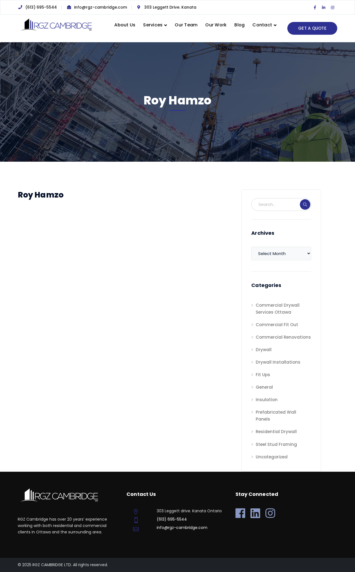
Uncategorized (272, 457)
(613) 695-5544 (41, 7)
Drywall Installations (278, 362)
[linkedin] (255, 513)
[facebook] (240, 513)
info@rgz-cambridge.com (100, 7)
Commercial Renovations (283, 337)
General (264, 387)
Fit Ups (263, 375)
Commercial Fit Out (277, 325)
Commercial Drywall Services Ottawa (278, 308)
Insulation (267, 400)
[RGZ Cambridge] (56, 24)
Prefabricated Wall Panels (276, 415)
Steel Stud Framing (276, 444)
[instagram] (270, 513)
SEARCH (305, 204)
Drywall (264, 350)
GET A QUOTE (312, 28)
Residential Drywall (276, 431)
